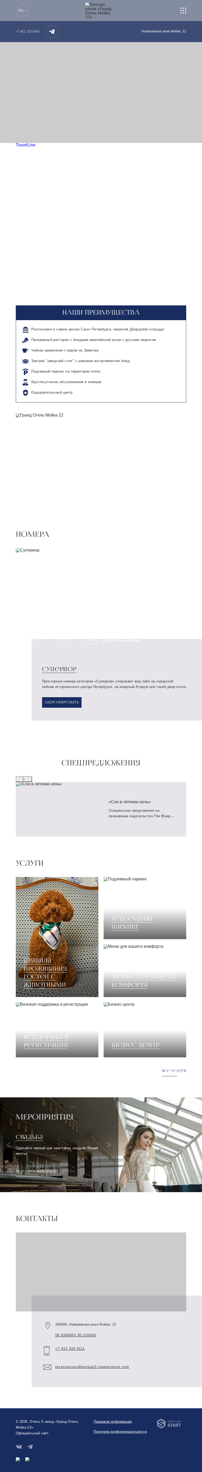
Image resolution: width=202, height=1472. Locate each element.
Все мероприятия (35, 1171)
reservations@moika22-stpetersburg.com (92, 1367)
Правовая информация (113, 1422)
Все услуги (174, 1071)
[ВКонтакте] (19, 1447)
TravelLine (26, 145)
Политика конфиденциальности (120, 1432)
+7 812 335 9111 (28, 31)
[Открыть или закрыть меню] (183, 10)
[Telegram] (51, 31)
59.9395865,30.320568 (75, 1335)
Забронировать (61, 702)
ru (21, 10)
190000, (85, 1324)
